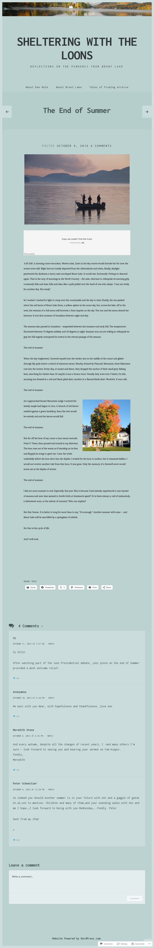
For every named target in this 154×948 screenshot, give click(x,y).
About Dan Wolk (37, 87)
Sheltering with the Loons (77, 48)
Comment (134, 898)
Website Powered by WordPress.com (76, 938)
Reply (51, 644)
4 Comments (101, 145)
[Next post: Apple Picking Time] (147, 112)
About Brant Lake (69, 87)
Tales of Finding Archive (108, 87)
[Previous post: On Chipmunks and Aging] (7, 112)
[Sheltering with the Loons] (77, 9)
